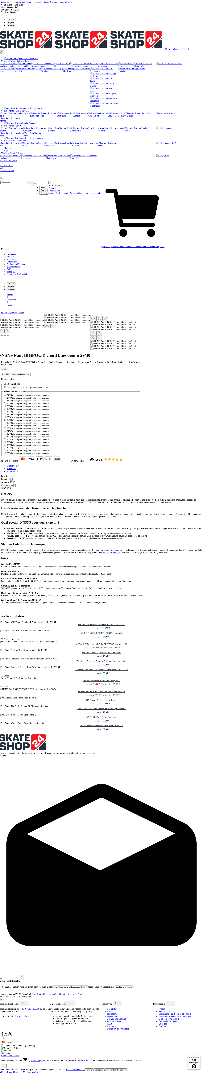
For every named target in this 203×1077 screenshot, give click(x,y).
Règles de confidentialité (41, 994)
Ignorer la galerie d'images (12, 312)
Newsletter (11, 254)
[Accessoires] (166, 143)
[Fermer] (91, 315)
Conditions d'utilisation (64, 994)
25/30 (28, 403)
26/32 (28, 409)
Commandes (84, 193)
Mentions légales (30, 1072)
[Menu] (30, 182)
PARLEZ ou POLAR (110, 552)
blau (28, 387)
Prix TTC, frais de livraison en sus (16, 374)
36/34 (28, 453)
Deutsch (11, 20)
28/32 (28, 417)
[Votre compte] (49, 182)
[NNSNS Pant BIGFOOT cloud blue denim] (113, 322)
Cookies (162, 1026)
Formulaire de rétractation (18, 274)
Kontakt (10, 256)
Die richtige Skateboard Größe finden (175, 1014)
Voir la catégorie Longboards (13, 111)
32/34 (28, 436)
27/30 (28, 411)
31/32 (28, 431)
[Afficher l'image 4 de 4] (8, 335)
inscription (55, 190)
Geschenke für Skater (168, 1021)
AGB (9, 269)
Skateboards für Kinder (169, 1019)
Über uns (163, 1024)
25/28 (28, 400)
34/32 (28, 445)
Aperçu (52, 193)
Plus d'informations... (75, 1069)
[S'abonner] (21, 977)
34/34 (28, 447)
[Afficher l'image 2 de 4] (2, 335)
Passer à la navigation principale (58, 2)
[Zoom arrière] (93, 318)
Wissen (162, 1009)
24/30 (28, 398)
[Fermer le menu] (28, 61)
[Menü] (198, 1056)
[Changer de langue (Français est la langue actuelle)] (2, 15)
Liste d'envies (96, 193)
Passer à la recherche (34, 2)
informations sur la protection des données (70, 987)
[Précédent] (47, 326)
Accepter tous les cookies (116, 1070)
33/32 (28, 439)
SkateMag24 (164, 1011)
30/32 (28, 428)
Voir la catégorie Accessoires (13, 141)
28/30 (28, 414)
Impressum (11, 259)
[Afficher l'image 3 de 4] (5, 335)
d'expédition (84, 1060)
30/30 (28, 425)
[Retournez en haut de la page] (4, 1066)
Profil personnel (63, 193)
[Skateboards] (169, 63)
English (11, 23)
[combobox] (13, 182)
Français (11, 25)
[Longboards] (166, 113)
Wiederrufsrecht (13, 266)
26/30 (28, 406)
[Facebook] (2, 1035)
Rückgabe (11, 271)
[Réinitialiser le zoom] (99, 318)
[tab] (13, 466)
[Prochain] (7, 331)
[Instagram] (6, 1035)
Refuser (89, 1070)
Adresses (74, 193)
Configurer (99, 1070)
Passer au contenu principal (13, 2)
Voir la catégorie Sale (10, 153)
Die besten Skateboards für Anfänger (175, 1016)
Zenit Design (36, 1060)
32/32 (28, 434)
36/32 (28, 450)
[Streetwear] (165, 128)
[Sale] (162, 155)
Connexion (53, 188)
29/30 (28, 420)
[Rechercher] (28, 182)
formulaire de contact (19, 1016)
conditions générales (124, 987)
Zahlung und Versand (16, 264)
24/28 (28, 395)
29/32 (28, 423)
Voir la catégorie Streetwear (13, 126)
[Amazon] (10, 1035)
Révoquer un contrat (10, 1055)
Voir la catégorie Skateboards (14, 61)
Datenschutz (12, 261)
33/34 (28, 442)
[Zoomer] (105, 318)
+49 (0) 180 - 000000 (30, 1009)
